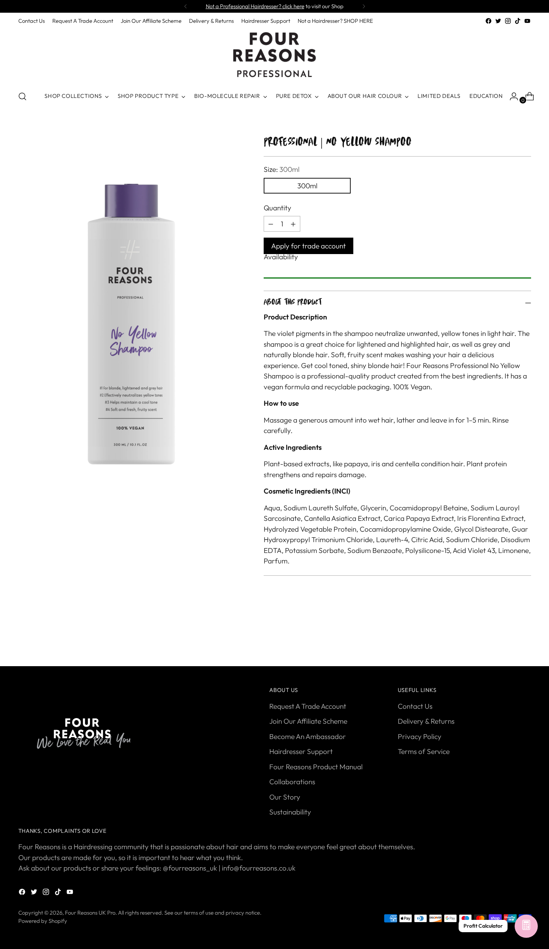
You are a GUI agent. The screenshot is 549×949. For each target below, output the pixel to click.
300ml (307, 185)
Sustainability (290, 811)
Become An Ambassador (307, 736)
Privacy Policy (419, 736)
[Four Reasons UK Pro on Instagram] (508, 21)
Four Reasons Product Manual (316, 766)
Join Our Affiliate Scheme (308, 721)
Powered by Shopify (42, 920)
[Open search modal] (22, 96)
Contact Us (415, 706)
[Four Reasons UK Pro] (274, 55)
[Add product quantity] (270, 223)
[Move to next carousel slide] (524, 640)
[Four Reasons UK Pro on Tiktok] (517, 21)
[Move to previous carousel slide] (507, 640)
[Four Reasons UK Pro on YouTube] (527, 21)
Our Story (284, 796)
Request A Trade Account (307, 706)
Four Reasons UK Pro (90, 912)
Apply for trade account (308, 245)
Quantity (277, 207)
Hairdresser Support (301, 751)
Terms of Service (424, 751)
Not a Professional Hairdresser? (255, 6)
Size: (282, 169)
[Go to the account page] (510, 96)
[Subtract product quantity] (293, 223)
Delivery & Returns (426, 721)
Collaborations (292, 781)
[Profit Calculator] (526, 926)
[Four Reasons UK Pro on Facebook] (488, 21)
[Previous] (185, 6)
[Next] (364, 6)
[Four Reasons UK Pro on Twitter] (498, 21)
